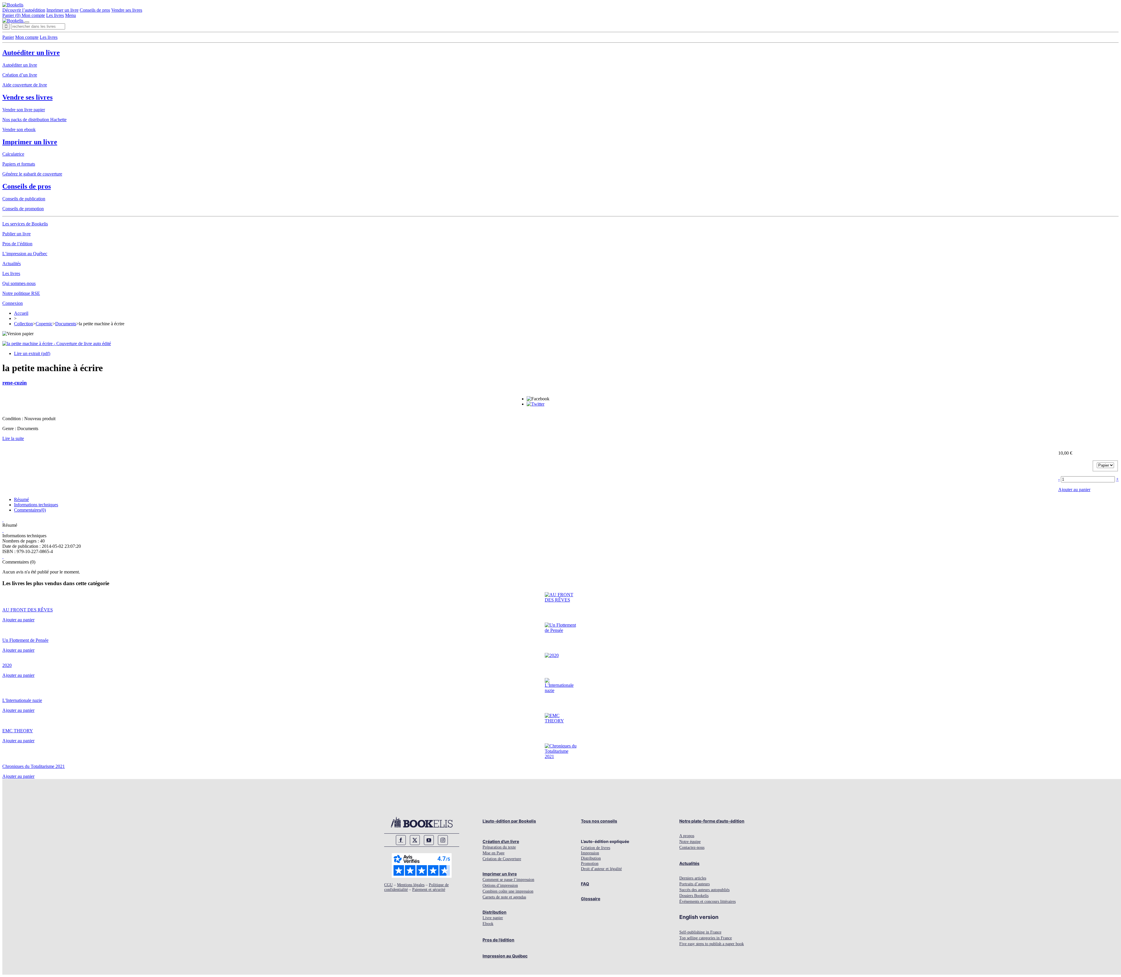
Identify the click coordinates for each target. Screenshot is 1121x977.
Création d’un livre (19, 74)
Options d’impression (500, 885)
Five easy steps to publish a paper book (711, 944)
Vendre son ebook (19, 129)
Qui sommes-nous (19, 283)
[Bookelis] (12, 4)
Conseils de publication (23, 198)
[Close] (27, 22)
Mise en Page (493, 853)
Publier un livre (16, 233)
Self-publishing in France (700, 932)
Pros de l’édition (17, 243)
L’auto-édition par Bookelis (509, 820)
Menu (70, 15)
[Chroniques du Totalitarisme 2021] (561, 756)
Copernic (44, 323)
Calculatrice (13, 154)
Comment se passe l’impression (508, 879)
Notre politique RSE (21, 293)
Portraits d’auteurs (694, 884)
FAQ (585, 883)
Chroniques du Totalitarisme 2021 (33, 766)
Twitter (415, 840)
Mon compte (33, 15)
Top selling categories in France (705, 938)
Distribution (494, 912)
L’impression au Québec (24, 253)
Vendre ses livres (126, 10)
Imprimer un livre (62, 10)
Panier (8, 37)
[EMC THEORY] (561, 720)
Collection (23, 323)
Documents (65, 323)
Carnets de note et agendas (504, 897)
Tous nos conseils (599, 820)
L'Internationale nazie (22, 700)
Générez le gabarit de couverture (32, 173)
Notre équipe (690, 841)
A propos (686, 836)
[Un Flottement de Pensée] (561, 630)
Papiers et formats (18, 163)
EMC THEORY (17, 730)
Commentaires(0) (30, 509)
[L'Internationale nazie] (561, 690)
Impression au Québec (505, 955)
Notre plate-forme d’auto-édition (711, 820)
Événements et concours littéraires (707, 901)
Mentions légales (410, 885)
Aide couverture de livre (24, 84)
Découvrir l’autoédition (23, 10)
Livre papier (493, 918)
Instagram (443, 840)
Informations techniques (36, 504)
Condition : (13, 418)
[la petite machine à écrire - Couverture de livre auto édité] (56, 343)
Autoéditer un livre (31, 52)
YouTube (429, 840)
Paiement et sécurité (428, 889)
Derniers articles (692, 878)
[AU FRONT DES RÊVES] (561, 599)
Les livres (55, 15)
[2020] (552, 655)
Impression (590, 853)
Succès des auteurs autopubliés (704, 890)
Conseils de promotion (23, 208)
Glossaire (590, 898)
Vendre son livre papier (23, 109)
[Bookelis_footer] (421, 822)
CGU (388, 885)
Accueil (21, 313)
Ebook (488, 924)
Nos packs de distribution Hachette (34, 119)
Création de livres (595, 848)
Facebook (401, 840)
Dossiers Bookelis (694, 895)
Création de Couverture (502, 859)
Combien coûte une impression (508, 891)
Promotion (589, 863)
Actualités (11, 263)
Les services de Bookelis (25, 223)
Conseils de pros (95, 10)
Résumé (21, 499)
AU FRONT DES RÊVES (27, 609)
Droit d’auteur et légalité (601, 869)
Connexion (12, 303)
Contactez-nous (691, 847)
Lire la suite (13, 438)
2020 (7, 665)
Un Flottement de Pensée (25, 640)
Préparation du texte (499, 847)
